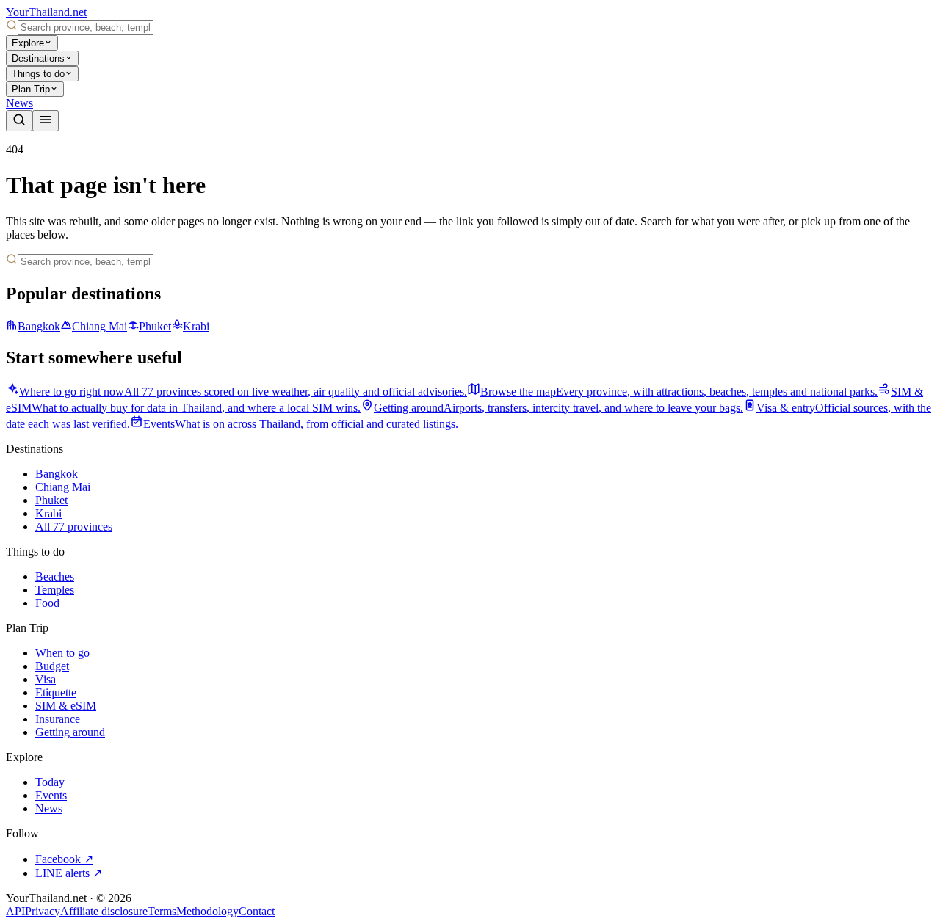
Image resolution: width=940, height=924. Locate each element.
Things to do (38, 73)
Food (47, 603)
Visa (45, 679)
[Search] (19, 120)
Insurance (57, 719)
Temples (54, 589)
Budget (52, 666)
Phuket (155, 326)
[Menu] (45, 120)
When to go (62, 653)
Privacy (42, 911)
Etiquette (55, 692)
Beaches (54, 576)
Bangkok (39, 326)
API (15, 911)
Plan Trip (31, 89)
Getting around (70, 732)
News (19, 103)
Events (51, 795)
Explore (28, 42)
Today (50, 782)
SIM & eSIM (65, 705)
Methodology (207, 911)
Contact (257, 911)
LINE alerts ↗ (68, 873)
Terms (162, 911)
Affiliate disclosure (104, 911)
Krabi (196, 326)
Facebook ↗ (64, 859)
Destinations (38, 58)
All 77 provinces (73, 526)
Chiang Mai (99, 326)
